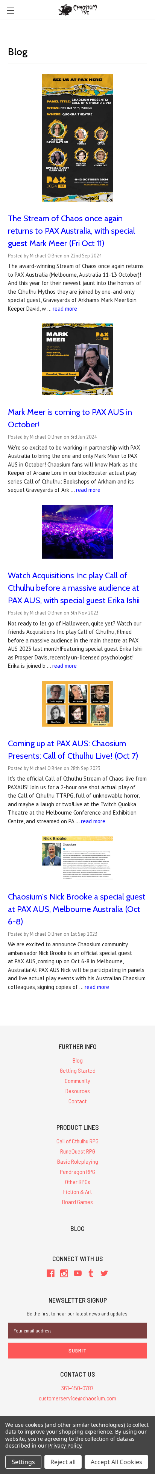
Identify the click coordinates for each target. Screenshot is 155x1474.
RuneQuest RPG (77, 1151)
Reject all (63, 1462)
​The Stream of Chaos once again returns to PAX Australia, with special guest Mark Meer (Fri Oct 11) (71, 230)
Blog (78, 1060)
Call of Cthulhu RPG (77, 1140)
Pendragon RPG (77, 1171)
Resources (77, 1090)
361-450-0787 (77, 1387)
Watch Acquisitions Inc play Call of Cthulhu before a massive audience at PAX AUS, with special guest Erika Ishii (74, 587)
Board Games (77, 1201)
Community (77, 1080)
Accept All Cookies (116, 1462)
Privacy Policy (64, 1445)
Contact (77, 1100)
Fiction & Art (77, 1191)
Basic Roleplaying (77, 1161)
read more (65, 308)
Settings (23, 1462)
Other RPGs (77, 1181)
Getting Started (78, 1070)
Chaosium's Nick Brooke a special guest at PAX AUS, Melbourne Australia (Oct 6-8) (77, 909)
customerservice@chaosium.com (77, 1398)
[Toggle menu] (10, 10)
